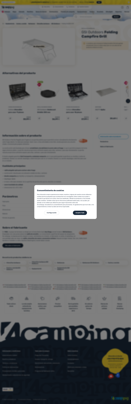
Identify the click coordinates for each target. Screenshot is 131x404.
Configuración (51, 213)
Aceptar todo (80, 213)
